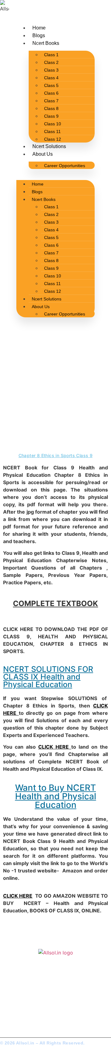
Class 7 (51, 100)
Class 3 (51, 70)
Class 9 (51, 116)
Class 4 (51, 77)
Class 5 (51, 85)
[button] (55, 172)
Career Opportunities (64, 165)
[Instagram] (18, 1014)
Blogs (38, 35)
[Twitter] (7, 1014)
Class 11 (52, 131)
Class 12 (52, 139)
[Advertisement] (55, 392)
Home (39, 27)
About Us (42, 154)
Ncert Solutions (49, 146)
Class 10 (52, 123)
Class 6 (51, 93)
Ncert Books (45, 43)
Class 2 (51, 62)
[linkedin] (28, 1014)
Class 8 (51, 108)
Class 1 (51, 54)
